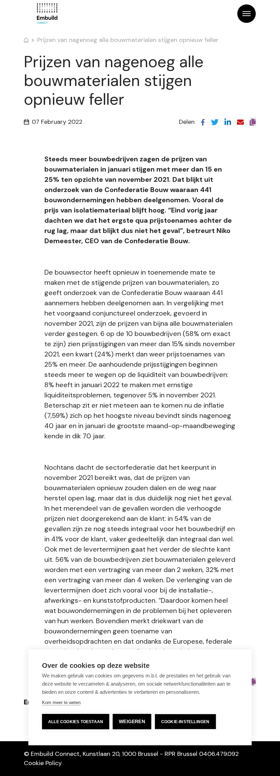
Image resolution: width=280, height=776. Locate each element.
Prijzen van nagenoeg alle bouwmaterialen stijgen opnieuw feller (128, 40)
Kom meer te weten (61, 702)
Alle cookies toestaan (75, 721)
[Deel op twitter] (215, 122)
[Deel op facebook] (203, 122)
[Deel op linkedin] (228, 122)
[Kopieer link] (252, 122)
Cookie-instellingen (185, 721)
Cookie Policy (43, 763)
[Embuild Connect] (47, 13)
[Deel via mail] (240, 122)
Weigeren (132, 721)
